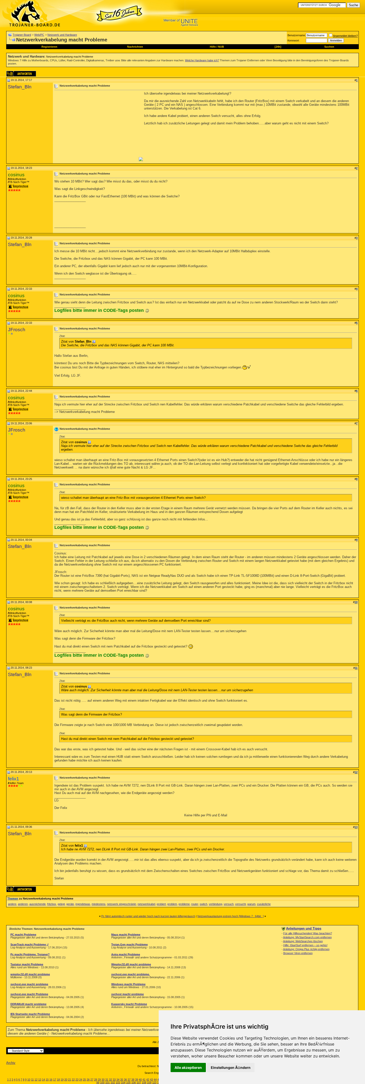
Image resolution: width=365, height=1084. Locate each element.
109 (149, 1082)
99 (97, 1082)
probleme (184, 904)
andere (12, 904)
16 (50, 1079)
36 (125, 1079)
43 (151, 1079)
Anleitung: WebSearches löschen (303, 941)
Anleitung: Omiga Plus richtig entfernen (306, 949)
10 (28, 1079)
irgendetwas (82, 904)
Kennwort (293, 40)
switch (203, 904)
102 (112, 1082)
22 (73, 1079)
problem (172, 904)
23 (76, 1079)
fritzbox (51, 904)
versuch (229, 904)
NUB (221, 46)
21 (69, 1079)
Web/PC (39, 34)
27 (91, 1079)
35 (121, 1079)
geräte (70, 904)
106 (133, 1082)
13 (39, 1079)
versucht (240, 904)
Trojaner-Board (22, 34)
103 (118, 1082)
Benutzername (296, 35)
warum (251, 904)
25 (84, 1079)
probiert (161, 904)
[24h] (278, 46)
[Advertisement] (96, 126)
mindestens (99, 904)
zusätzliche (264, 904)
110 (154, 1082)
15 (47, 1079)
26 (88, 1079)
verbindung (215, 904)
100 (102, 1082)
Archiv (10, 1063)
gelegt (61, 904)
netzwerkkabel (146, 904)
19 (62, 1079)
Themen (12, 898)
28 (95, 1079)
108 (144, 1082)
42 (147, 1079)
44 (155, 1079)
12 (36, 1079)
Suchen (329, 46)
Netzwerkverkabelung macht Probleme (69, 56)
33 (114, 1079)
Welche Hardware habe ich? (202, 60)
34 (117, 1079)
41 (144, 1079)
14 (43, 1079)
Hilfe (213, 46)
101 (107, 1082)
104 (123, 1082)
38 (132, 1079)
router (194, 904)
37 (129, 1079)
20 (65, 1079)
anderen (23, 904)
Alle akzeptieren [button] (188, 1067)
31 (106, 1079)
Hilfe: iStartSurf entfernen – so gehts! (305, 945)
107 (139, 1082)
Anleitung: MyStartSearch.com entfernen (307, 937)
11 (32, 1079)
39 (136, 1079)
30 (103, 1079)
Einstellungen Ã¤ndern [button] (231, 1067)
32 (110, 1079)
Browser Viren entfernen (298, 953)
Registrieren (49, 46)
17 (54, 1079)
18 (58, 1079)
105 (128, 1082)
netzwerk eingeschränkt (121, 904)
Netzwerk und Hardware (62, 34)
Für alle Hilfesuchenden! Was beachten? (307, 933)
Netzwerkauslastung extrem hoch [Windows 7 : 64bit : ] (230, 916)
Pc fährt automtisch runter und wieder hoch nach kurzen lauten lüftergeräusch (148, 916)
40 (140, 1079)
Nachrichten (135, 46)
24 (80, 1079)
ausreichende (37, 904)
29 (99, 1079)
